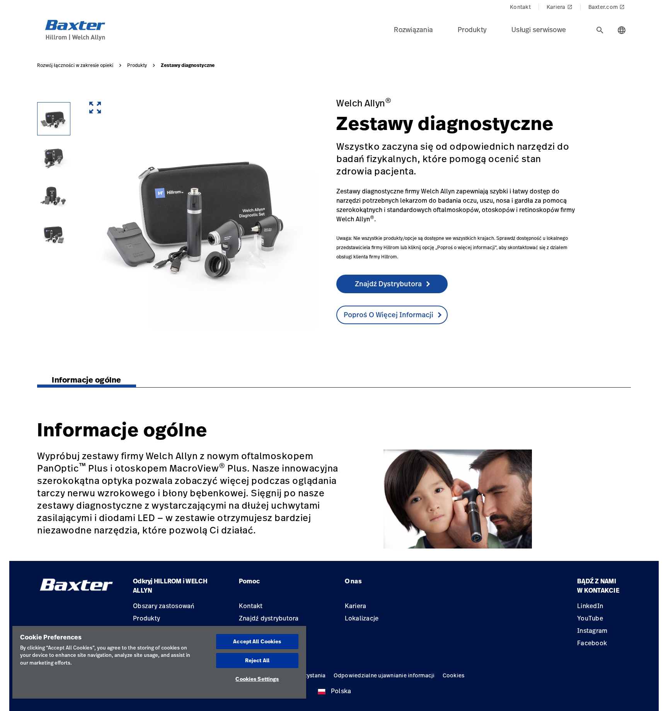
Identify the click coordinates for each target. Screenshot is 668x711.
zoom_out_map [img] (95, 107)
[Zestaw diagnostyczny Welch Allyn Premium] (53, 157)
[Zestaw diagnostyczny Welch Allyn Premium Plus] (53, 118)
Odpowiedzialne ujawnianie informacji (384, 675)
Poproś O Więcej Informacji (388, 314)
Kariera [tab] (560, 6)
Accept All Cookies (257, 641)
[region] (159, 662)
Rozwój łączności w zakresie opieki (75, 65)
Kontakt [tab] (520, 6)
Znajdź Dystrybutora (388, 283)
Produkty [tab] (472, 29)
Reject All (257, 660)
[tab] (600, 30)
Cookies (454, 675)
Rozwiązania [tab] (413, 29)
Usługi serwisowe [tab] (538, 29)
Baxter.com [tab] (606, 6)
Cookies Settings (257, 678)
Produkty (137, 65)
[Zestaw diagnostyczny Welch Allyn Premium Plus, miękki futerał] (53, 196)
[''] (53, 234)
